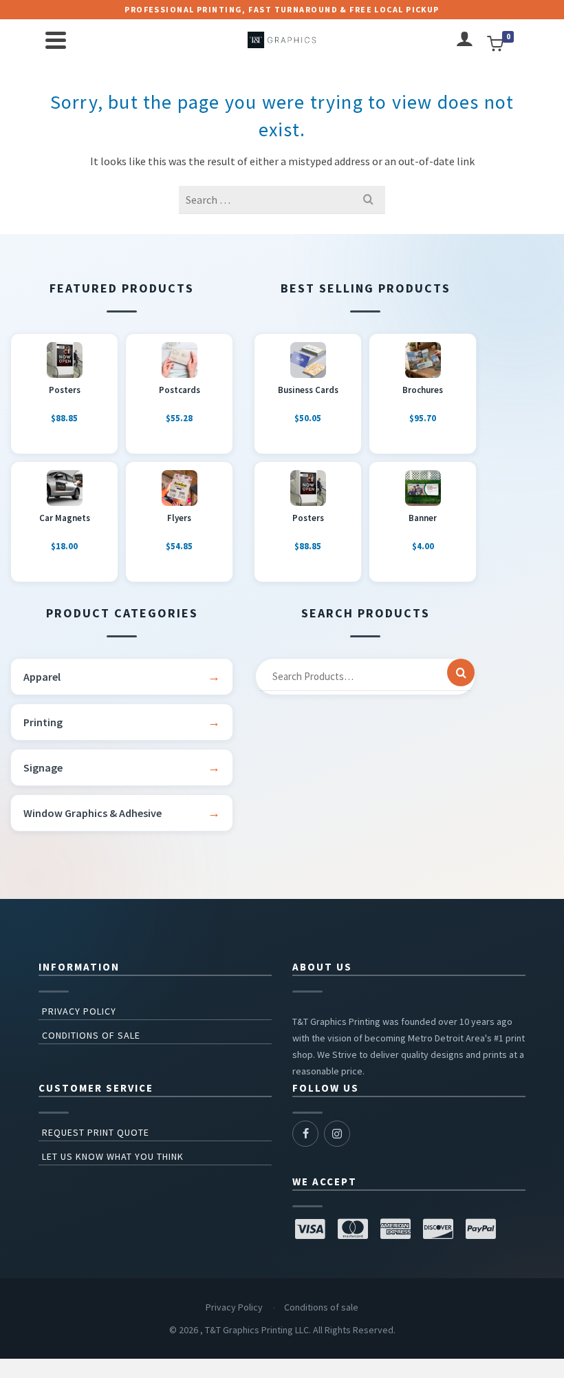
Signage (43, 767)
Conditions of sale (91, 1035)
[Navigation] (56, 40)
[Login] (464, 40)
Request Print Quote (95, 1132)
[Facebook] (305, 1134)
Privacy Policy (79, 1011)
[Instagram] (337, 1134)
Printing (43, 722)
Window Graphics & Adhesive (92, 813)
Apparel (42, 676)
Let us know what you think (113, 1156)
